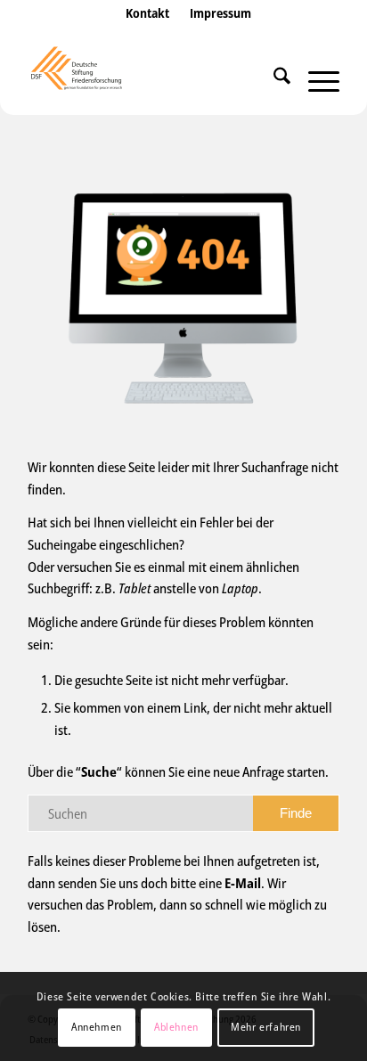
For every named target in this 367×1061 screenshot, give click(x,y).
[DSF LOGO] (152, 79)
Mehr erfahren (266, 1026)
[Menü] (314, 79)
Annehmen (96, 1026)
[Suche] (273, 79)
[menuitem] (147, 31)
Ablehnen (176, 1026)
